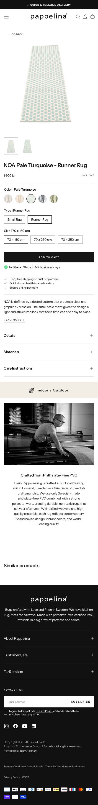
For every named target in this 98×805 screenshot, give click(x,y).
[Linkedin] (33, 726)
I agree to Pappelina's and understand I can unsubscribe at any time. (44, 712)
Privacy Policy (44, 711)
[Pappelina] (49, 599)
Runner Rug (39, 219)
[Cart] (92, 16)
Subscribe (80, 701)
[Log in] (85, 16)
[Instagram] (6, 726)
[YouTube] (24, 726)
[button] (6, 16)
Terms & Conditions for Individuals (23, 766)
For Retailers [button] (13, 671)
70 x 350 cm (70, 240)
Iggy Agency (28, 750)
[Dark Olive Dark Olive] (53, 198)
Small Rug (14, 219)
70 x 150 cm (15, 240)
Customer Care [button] (16, 655)
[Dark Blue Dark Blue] (42, 198)
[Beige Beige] (19, 198)
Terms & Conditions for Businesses (65, 766)
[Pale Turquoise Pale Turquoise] (31, 198)
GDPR (25, 777)
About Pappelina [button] (17, 638)
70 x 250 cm (43, 240)
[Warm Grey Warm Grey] (8, 198)
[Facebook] (15, 726)
